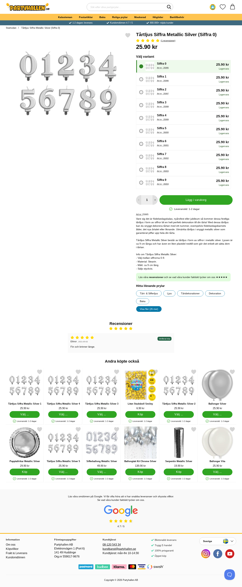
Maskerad (140, 17)
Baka (102, 17)
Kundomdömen (15, 557)
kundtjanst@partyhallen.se (119, 548)
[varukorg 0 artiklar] (232, 7)
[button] (213, 7)
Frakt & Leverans (16, 553)
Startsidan (11, 28)
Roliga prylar (120, 17)
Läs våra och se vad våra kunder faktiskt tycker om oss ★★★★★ (183, 277)
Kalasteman (65, 17)
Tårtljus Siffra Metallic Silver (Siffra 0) (40, 28)
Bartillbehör (177, 17)
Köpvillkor (12, 548)
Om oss (10, 544)
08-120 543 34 (112, 544)
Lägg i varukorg (196, 199)
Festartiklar (86, 17)
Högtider (158, 17)
